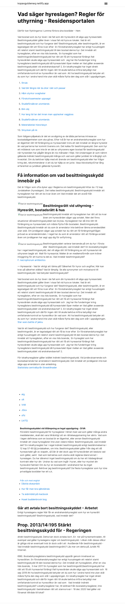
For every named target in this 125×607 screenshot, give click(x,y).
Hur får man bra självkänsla (35, 489)
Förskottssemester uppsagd (35, 98)
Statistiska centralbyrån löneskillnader (37, 367)
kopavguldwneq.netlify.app (33, 3)
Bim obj (25, 109)
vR (22, 399)
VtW (23, 405)
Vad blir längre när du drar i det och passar (43, 88)
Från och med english (30, 480)
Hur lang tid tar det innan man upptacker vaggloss (47, 114)
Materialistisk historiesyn (34, 125)
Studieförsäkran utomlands (35, 104)
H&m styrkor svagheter (33, 93)
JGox (24, 410)
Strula (24, 83)
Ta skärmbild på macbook (34, 494)
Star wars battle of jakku (30, 322)
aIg (23, 394)
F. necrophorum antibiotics (31, 260)
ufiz (23, 415)
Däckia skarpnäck (30, 483)
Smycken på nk (29, 130)
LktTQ (24, 420)
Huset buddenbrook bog (34, 499)
